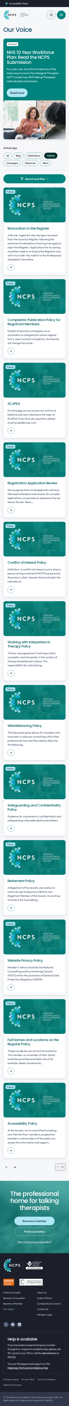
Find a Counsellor (12, 1292)
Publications (34, 155)
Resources (30, 163)
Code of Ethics (44, 1298)
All (7, 155)
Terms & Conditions (46, 1379)
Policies (51, 155)
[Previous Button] (6, 1167)
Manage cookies (11, 1379)
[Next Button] (15, 1167)
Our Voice (8, 1309)
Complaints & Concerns (49, 1303)
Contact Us (42, 1309)
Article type (10, 148)
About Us (41, 1292)
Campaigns (12, 163)
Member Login (44, 1314)
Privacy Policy (27, 1379)
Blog (18, 155)
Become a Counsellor (14, 1298)
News (45, 163)
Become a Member (13, 1303)
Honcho (18, 1385)
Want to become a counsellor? (34, 1241)
